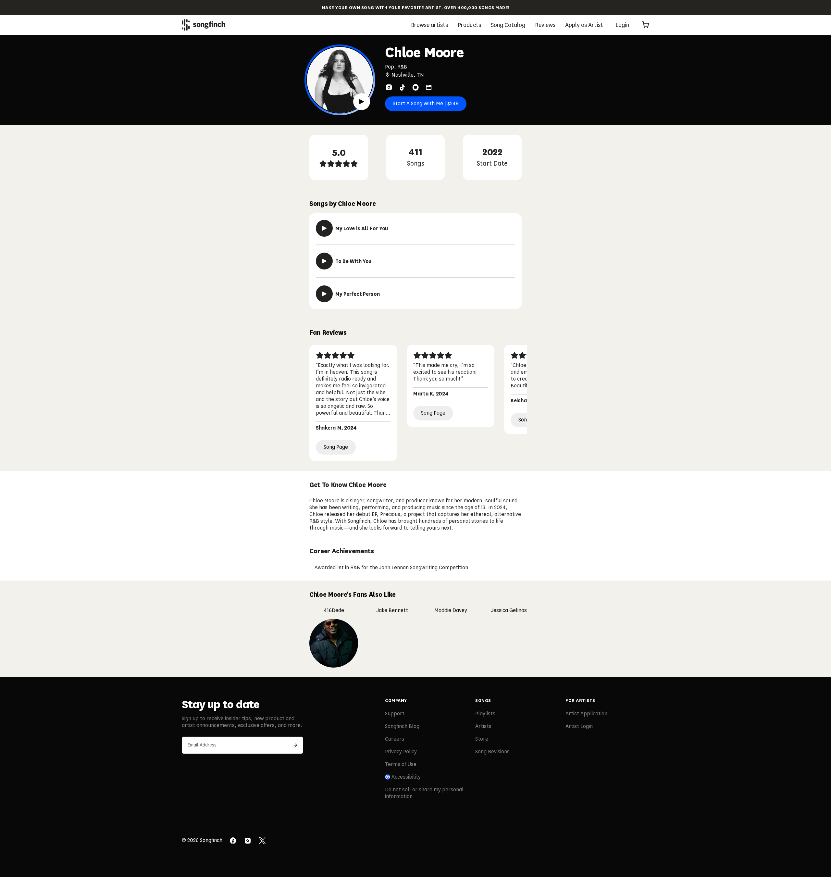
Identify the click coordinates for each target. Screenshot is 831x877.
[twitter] (262, 841)
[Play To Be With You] (324, 261)
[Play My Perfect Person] (324, 293)
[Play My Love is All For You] (324, 228)
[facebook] (233, 841)
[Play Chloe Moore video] (361, 101)
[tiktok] (402, 87)
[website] (429, 87)
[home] (203, 25)
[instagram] (389, 87)
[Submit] (295, 745)
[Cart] (645, 25)
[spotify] (415, 87)
